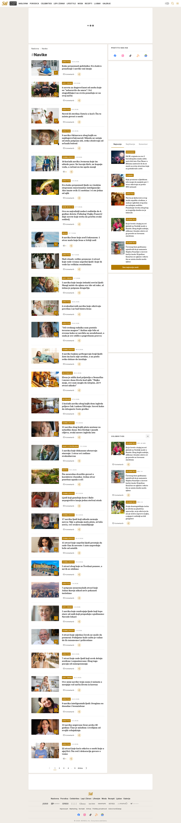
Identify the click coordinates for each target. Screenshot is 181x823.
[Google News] (146, 56)
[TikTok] (130, 56)
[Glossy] (83, 803)
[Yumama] (122, 803)
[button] (68, 74)
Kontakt (82, 809)
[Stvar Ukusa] (134, 803)
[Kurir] (45, 803)
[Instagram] (122, 56)
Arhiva (80, 768)
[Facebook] (115, 56)
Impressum (64, 809)
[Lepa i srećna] (92, 803)
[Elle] (74, 803)
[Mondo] (55, 803)
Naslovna (35, 49)
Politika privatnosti (100, 809)
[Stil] (5, 3)
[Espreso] (65, 803)
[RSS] (138, 56)
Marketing (73, 809)
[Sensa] (112, 803)
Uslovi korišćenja (114, 809)
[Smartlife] (102, 803)
